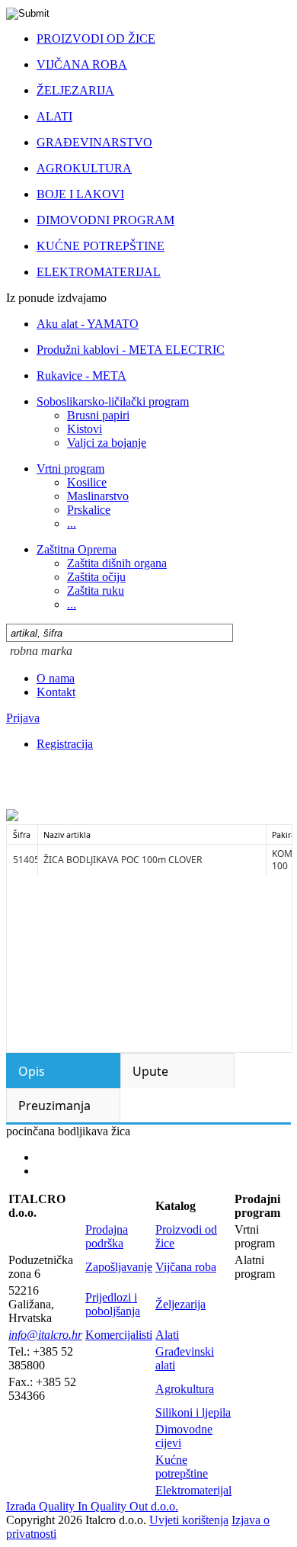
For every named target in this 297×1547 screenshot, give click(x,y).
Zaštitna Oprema (77, 549)
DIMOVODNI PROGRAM (105, 219)
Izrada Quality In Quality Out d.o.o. (92, 1506)
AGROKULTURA (84, 168)
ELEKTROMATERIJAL (99, 271)
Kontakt (56, 691)
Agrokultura (184, 1388)
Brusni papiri (98, 415)
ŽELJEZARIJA (75, 90)
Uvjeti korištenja (188, 1519)
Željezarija (180, 1304)
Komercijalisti (118, 1334)
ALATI (54, 116)
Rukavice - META (81, 375)
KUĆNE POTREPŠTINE (100, 245)
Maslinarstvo (98, 495)
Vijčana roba (185, 1266)
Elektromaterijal (193, 1490)
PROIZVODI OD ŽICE (96, 38)
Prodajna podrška (106, 1236)
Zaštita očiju (96, 576)
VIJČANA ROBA (82, 64)
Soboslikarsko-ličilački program (113, 401)
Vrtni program (70, 468)
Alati (167, 1334)
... (71, 523)
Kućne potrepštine (181, 1466)
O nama (56, 678)
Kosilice (87, 482)
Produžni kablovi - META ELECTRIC (131, 349)
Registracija (65, 743)
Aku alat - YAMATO (88, 323)
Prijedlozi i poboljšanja (112, 1304)
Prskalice (88, 509)
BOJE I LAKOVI (80, 194)
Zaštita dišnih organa (117, 563)
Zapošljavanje (118, 1266)
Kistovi (84, 428)
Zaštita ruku (95, 590)
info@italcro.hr (45, 1334)
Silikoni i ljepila (193, 1412)
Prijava (23, 717)
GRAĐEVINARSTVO (94, 142)
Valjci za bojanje (106, 442)
